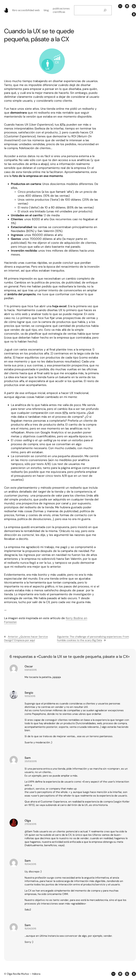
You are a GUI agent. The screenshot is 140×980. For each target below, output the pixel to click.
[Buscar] (105, 10)
